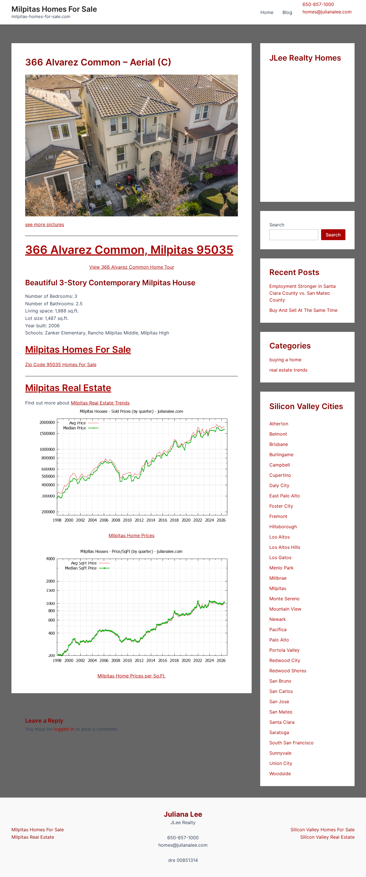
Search (276, 225)
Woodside (280, 773)
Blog (287, 12)
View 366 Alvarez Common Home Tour (131, 267)
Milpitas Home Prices (131, 535)
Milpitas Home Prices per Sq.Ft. (132, 676)
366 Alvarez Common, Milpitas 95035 (129, 250)
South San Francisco (291, 743)
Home (266, 12)
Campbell (279, 465)
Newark (277, 619)
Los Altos (279, 537)
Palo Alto (279, 640)
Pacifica (278, 629)
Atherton (278, 423)
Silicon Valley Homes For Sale (323, 829)
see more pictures (44, 224)
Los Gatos (280, 557)
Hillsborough (283, 526)
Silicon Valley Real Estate (327, 837)
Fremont (278, 516)
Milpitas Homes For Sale (54, 9)
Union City (280, 763)
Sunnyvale (280, 753)
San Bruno (280, 681)
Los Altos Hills (284, 547)
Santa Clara (282, 722)
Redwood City (284, 660)
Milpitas (277, 588)
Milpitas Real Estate (68, 387)
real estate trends (288, 370)
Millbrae (278, 578)
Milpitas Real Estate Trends (100, 403)
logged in (64, 729)
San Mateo (281, 712)
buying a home (285, 359)
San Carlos (281, 691)
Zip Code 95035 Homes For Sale (60, 364)
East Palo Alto (284, 496)
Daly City (279, 485)
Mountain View (285, 609)
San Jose (279, 701)
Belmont (278, 434)
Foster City (281, 506)
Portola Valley (284, 650)
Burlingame (281, 454)
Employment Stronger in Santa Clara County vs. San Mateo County (302, 293)
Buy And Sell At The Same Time (303, 310)
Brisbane (278, 444)
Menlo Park (281, 568)
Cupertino (280, 475)
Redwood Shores (287, 670)
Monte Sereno (284, 598)
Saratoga (279, 732)
